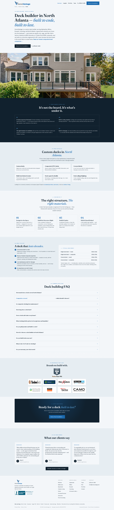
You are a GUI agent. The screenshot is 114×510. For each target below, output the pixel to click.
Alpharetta (71, 482)
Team (74, 3)
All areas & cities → (73, 491)
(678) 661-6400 (82, 3)
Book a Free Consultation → (22, 46)
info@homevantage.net (94, 484)
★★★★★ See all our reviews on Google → (57, 468)
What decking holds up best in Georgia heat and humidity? (32, 321)
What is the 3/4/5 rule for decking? (26, 343)
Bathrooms (60, 484)
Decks (59, 491)
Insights (65, 3)
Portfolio (70, 3)
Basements (60, 487)
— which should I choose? (42, 298)
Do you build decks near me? (24, 338)
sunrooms (55, 184)
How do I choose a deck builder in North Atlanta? (29, 332)
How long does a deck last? (23, 309)
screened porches (48, 184)
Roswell (71, 487)
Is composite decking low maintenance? (27, 304)
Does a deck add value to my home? (26, 315)
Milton (70, 484)
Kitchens (60, 482)
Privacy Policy (17, 507)
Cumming (71, 489)
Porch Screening (61, 497)
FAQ (82, 484)
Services (59, 3)
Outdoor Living (21, 6)
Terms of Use (24, 507)
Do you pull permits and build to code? (26, 326)
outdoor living (66, 184)
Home (16, 6)
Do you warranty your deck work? (25, 349)
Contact (83, 489)
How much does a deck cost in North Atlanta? (28, 292)
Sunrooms (60, 495)
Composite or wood (21, 298)
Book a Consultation (93, 3)
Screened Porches (62, 493)
